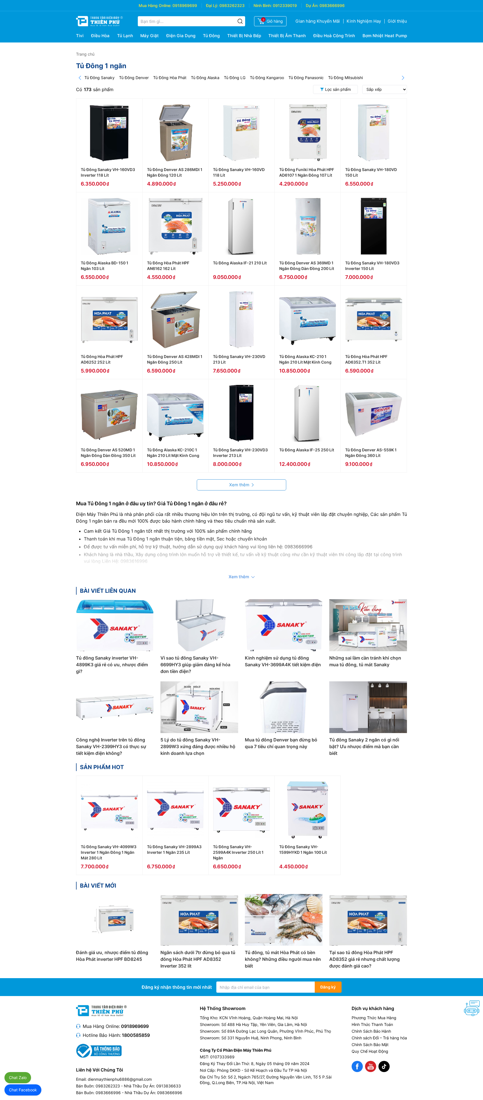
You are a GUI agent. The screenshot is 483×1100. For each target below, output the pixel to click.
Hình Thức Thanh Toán (372, 1024)
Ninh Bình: (263, 5)
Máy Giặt (149, 35)
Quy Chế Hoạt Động (370, 1051)
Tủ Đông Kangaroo (267, 77)
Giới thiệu (397, 21)
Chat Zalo (18, 1077)
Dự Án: (312, 5)
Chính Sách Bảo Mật (370, 1044)
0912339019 (285, 5)
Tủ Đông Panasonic (306, 77)
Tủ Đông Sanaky (99, 77)
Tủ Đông (211, 35)
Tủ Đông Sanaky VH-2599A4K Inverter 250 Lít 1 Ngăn (238, 852)
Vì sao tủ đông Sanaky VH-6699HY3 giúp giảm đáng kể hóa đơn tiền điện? (195, 664)
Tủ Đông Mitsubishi (345, 77)
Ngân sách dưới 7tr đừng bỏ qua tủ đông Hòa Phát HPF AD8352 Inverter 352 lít (197, 959)
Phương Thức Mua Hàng (374, 1017)
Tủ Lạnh (125, 35)
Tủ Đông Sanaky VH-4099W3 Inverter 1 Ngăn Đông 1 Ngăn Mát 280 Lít (108, 852)
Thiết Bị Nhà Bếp (244, 35)
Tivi (80, 35)
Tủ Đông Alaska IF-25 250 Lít (306, 449)
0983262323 (232, 5)
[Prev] (80, 78)
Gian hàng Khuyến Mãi (317, 21)
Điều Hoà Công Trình (334, 35)
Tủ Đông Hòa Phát (169, 77)
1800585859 (136, 1035)
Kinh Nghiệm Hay (364, 21)
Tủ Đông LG (234, 77)
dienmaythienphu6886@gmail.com (120, 1079)
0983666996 (332, 5)
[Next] (403, 78)
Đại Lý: (212, 5)
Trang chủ (85, 54)
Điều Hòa (100, 35)
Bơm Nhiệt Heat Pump (385, 35)
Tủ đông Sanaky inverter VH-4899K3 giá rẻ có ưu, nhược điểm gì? (112, 664)
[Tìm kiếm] (240, 21)
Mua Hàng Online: (155, 5)
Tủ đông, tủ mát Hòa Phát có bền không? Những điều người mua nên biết (283, 959)
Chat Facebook (23, 1089)
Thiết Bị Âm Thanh (287, 35)
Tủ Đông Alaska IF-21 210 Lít (240, 262)
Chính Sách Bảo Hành (371, 1031)
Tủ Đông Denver (134, 77)
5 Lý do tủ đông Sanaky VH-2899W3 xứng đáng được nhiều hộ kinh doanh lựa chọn (197, 746)
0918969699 (184, 5)
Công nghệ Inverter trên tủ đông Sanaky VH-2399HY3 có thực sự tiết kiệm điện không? (111, 746)
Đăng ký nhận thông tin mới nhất (177, 987)
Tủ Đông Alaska (205, 77)
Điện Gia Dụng (180, 35)
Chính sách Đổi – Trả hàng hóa (379, 1037)
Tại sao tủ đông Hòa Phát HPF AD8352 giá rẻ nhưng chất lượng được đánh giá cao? (364, 959)
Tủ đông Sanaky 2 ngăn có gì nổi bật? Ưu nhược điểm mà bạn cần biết (364, 746)
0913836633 (168, 1086)
